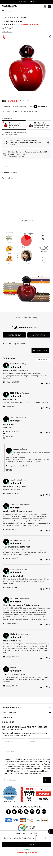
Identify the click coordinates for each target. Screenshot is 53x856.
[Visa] (16, 820)
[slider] (26, 201)
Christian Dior (12, 21)
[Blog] (44, 811)
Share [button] (50, 36)
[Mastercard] (23, 820)
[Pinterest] (20, 811)
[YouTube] (26, 811)
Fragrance (14, 17)
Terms (31, 773)
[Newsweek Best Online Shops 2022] (35, 794)
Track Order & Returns (26, 2)
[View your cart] (45, 6)
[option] (13, 125)
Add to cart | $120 (26, 845)
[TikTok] (38, 811)
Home (4, 17)
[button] (46, 36)
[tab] (26, 166)
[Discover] (30, 820)
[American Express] (8, 820)
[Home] (9, 6)
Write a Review (7, 32)
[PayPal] (37, 820)
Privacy (39, 773)
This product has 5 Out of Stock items (14, 132)
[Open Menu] (49, 6)
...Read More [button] (35, 525)
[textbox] (48, 360)
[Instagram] (32, 811)
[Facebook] (8, 811)
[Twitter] (14, 811)
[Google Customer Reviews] (26, 828)
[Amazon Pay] (44, 820)
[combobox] (42, 359)
